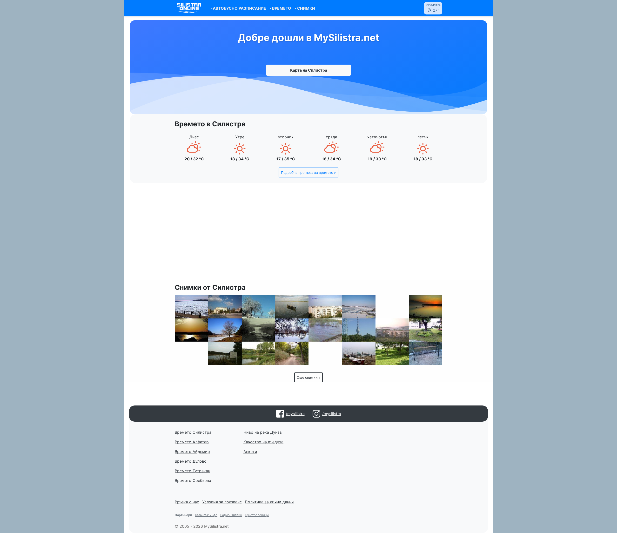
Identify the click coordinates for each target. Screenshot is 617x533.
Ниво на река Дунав (262, 432)
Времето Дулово (191, 461)
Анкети (250, 451)
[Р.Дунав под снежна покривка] (359, 306)
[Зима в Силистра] (258, 306)
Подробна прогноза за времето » (308, 172)
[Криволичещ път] (291, 353)
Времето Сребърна (193, 480)
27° (433, 8)
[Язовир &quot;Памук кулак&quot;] (225, 330)
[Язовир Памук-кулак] (225, 353)
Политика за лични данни (269, 501)
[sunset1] (191, 330)
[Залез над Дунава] (425, 306)
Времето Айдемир (192, 451)
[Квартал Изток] (392, 330)
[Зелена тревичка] (392, 353)
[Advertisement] (308, 234)
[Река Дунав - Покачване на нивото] (325, 330)
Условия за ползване (222, 501)
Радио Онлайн (231, 515)
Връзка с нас (187, 501)
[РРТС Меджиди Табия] (359, 330)
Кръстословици (257, 515)
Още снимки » (308, 377)
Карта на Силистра (308, 70)
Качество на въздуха (263, 441)
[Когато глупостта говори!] (425, 353)
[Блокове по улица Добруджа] (325, 306)
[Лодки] (258, 330)
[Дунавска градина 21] (425, 330)
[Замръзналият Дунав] (191, 306)
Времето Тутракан (192, 470)
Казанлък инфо (206, 515)
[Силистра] (225, 306)
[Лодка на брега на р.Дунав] (291, 306)
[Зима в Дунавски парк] (291, 330)
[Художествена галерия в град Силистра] (191, 353)
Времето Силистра (193, 432)
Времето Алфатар (192, 441)
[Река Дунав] (359, 353)
